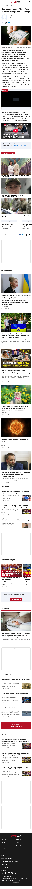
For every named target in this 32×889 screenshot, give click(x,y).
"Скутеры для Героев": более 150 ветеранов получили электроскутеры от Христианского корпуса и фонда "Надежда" (15, 335)
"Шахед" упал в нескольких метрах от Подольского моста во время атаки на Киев (14, 708)
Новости (3, 843)
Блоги (17, 843)
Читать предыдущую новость (9, 221)
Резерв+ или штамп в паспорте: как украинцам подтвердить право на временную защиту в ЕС (15, 492)
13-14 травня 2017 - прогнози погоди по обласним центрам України (9, 226)
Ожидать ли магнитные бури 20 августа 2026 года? (15, 440)
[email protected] (15, 882)
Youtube (25, 145)
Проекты (3, 839)
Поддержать (17, 599)
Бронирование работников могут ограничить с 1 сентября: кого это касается (15, 680)
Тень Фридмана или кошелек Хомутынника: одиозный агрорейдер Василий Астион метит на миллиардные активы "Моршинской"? (15, 741)
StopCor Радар (5, 849)
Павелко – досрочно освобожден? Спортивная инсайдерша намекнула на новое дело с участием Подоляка (15, 474)
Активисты (4, 864)
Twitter (4, 147)
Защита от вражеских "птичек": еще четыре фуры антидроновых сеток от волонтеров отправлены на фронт (11, 581)
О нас (2, 855)
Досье (3, 846)
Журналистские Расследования (9, 861)
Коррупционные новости (8, 153)
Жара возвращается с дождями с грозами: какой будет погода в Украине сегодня (14, 407)
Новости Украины (11, 6)
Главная (3, 6)
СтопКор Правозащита (7, 858)
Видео (17, 839)
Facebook (20, 145)
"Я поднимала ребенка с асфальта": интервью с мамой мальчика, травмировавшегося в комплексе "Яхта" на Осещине (15, 635)
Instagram (9, 147)
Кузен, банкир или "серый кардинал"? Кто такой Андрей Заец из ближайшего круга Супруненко (14, 769)
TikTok (14, 147)
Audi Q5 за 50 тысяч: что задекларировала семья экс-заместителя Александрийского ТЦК (15, 520)
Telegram (15, 145)
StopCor (11, 16)
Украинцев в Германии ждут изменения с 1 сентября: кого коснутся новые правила (14, 694)
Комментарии (8, 235)
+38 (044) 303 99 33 (16, 727)
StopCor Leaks (6, 735)
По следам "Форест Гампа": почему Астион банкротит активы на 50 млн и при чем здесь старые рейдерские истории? (15, 507)
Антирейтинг (19, 849)
